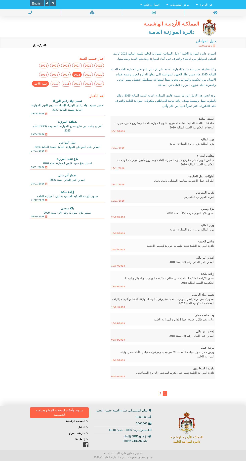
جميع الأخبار (40, 83)
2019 (88, 74)
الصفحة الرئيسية (75, 421)
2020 (99, 74)
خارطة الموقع (77, 433)
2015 (43, 74)
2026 (99, 65)
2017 (66, 74)
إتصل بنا (80, 439)
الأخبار (82, 427)
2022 (55, 65)
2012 (77, 83)
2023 (66, 65)
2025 (88, 65)
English (37, 3)
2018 (77, 74)
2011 (66, 83)
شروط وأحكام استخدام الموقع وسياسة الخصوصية (59, 412)
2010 (55, 83)
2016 (55, 74)
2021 (43, 65)
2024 (77, 65)
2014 (99, 83)
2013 (88, 83)
